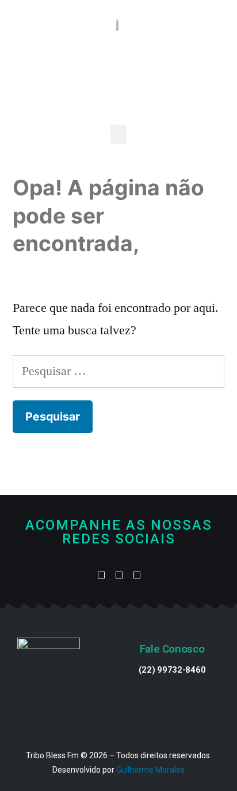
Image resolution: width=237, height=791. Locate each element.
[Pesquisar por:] (118, 371)
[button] (118, 134)
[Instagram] (136, 576)
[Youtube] (118, 576)
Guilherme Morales (150, 769)
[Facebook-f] (101, 576)
